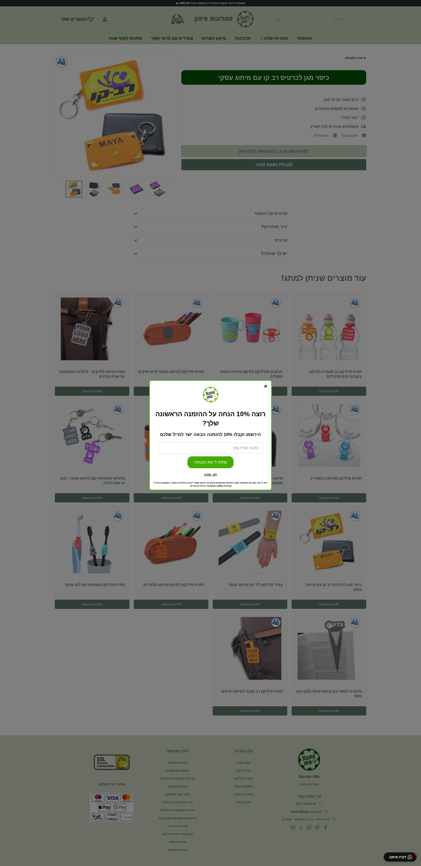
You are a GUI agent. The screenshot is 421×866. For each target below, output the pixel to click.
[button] (400, 857)
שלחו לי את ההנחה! (210, 462)
